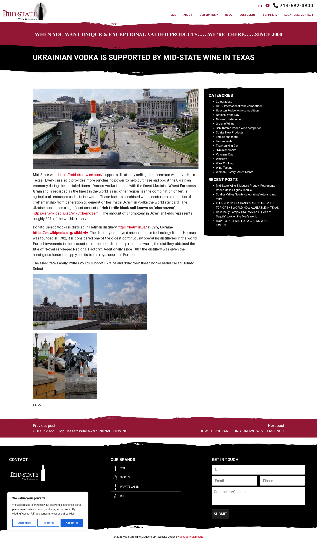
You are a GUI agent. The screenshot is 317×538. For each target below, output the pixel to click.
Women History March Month (234, 172)
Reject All (48, 522)
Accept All (72, 522)
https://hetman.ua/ (132, 227)
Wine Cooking (225, 163)
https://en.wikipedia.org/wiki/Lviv (60, 232)
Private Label (129, 486)
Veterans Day (224, 154)
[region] (47, 511)
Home (172, 14)
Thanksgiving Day (227, 145)
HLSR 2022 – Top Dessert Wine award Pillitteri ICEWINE (81, 431)
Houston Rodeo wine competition (237, 110)
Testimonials (224, 141)
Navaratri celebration (229, 119)
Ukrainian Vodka (226, 150)
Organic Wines (225, 123)
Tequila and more (227, 137)
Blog (228, 14)
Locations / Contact (298, 14)
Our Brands (208, 14)
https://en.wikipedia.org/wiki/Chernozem (66, 213)
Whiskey (221, 159)
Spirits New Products (229, 132)
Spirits (125, 477)
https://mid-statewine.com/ (80, 175)
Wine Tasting (224, 167)
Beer (123, 496)
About (187, 14)
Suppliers (270, 14)
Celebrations (224, 101)
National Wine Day (227, 115)
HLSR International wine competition (239, 106)
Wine (123, 467)
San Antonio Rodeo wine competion (238, 128)
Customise (24, 522)
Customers (247, 14)
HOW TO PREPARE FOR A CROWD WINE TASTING (240, 431)
